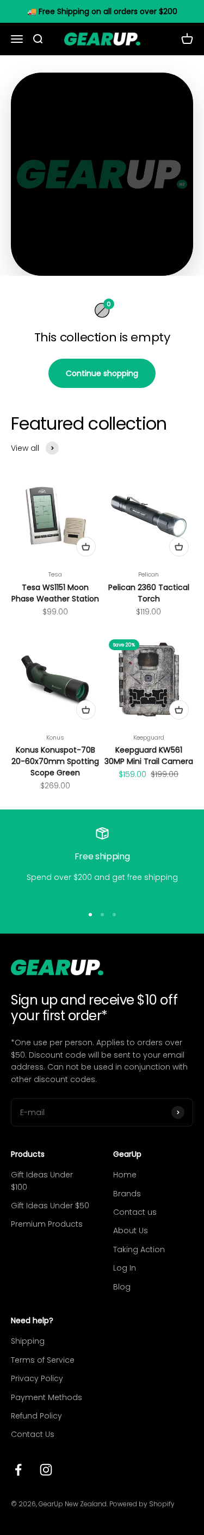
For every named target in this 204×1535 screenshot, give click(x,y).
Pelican (148, 574)
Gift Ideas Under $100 (42, 1180)
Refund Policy (36, 1415)
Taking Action (139, 1249)
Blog (122, 1286)
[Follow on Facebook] (18, 1469)
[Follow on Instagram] (46, 1469)
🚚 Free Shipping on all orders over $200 (102, 11)
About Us (130, 1230)
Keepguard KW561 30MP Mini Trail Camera (148, 755)
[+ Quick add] (86, 546)
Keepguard (148, 737)
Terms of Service (43, 1360)
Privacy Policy (37, 1378)
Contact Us (32, 1434)
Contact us (135, 1212)
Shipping (28, 1341)
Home (125, 1174)
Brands (127, 1193)
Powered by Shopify (142, 1503)
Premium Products (47, 1224)
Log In (124, 1267)
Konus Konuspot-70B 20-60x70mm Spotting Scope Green (55, 761)
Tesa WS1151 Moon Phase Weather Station (55, 593)
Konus (55, 737)
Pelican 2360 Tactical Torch (148, 593)
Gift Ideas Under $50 (50, 1205)
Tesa (55, 574)
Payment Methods (46, 1397)
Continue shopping (102, 373)
